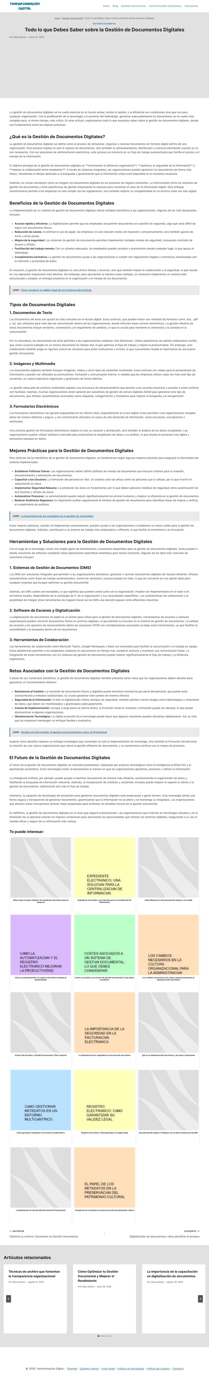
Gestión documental (133, 6)
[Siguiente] (200, 1298)
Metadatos (191, 6)
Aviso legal (108, 1368)
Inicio (106, 6)
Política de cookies (158, 1368)
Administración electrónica (165, 6)
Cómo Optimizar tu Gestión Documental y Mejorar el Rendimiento (98, 1276)
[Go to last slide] (8, 1298)
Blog (115, 6)
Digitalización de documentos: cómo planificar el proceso (165, 1234)
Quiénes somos (89, 1368)
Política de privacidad (131, 1368)
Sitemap (72, 1368)
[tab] (98, 1336)
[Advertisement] (104, 76)
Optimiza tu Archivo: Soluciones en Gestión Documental (43, 1234)
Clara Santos (19, 37)
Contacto (178, 1368)
